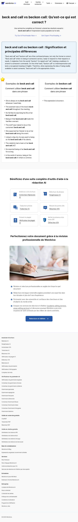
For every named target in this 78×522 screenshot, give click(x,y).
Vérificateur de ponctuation (9, 366)
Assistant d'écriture (8, 337)
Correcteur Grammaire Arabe (10, 405)
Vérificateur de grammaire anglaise (12, 380)
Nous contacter (6, 490)
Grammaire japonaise (8, 389)
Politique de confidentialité (9, 496)
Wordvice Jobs (6, 506)
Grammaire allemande (8, 398)
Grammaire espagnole (8, 392)
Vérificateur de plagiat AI (27, 221)
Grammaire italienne (7, 411)
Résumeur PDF (6, 425)
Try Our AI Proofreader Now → (26, 36)
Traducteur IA (24, 209)
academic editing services (56, 306)
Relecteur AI (5, 341)
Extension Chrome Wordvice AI (10, 480)
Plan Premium (5, 460)
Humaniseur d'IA (6, 347)
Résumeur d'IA (54, 209)
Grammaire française (8, 395)
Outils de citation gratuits (10, 429)
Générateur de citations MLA (10, 435)
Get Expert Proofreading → (51, 36)
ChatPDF (4, 418)
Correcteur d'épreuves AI (27, 196)
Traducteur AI (5, 350)
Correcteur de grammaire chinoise (11, 383)
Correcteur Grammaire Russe (10, 402)
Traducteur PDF (6, 422)
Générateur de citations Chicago (11, 438)
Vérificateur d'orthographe (9, 369)
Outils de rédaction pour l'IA (9, 466)
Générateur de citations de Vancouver (12, 442)
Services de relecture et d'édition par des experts (15, 469)
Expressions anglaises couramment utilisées (14, 452)
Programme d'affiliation (8, 503)
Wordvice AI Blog (6, 449)
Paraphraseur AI (55, 195)
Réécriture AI (5, 363)
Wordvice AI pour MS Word (9, 476)
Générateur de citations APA (10, 432)
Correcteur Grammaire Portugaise (11, 408)
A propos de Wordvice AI (8, 487)
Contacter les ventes (7, 493)
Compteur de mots (7, 372)
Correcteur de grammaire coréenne (12, 386)
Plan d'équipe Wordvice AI (9, 463)
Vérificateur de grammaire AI (11, 376)
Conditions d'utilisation (8, 500)
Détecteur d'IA (53, 223)
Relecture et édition (37, 319)
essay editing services (21, 308)
